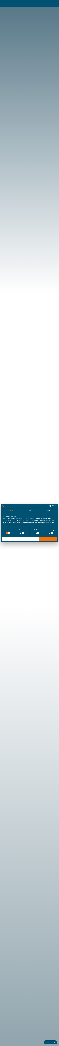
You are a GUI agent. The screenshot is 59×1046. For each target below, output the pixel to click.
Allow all (48, 539)
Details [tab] (29, 510)
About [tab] (48, 510)
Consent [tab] (10, 510)
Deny (10, 539)
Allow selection (29, 539)
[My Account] (51, 3)
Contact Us (49, 1042)
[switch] (22, 533)
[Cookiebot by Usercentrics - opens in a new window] (50, 506)
